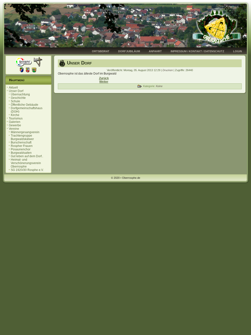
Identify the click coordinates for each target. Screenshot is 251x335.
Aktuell (13, 87)
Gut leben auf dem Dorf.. (27, 156)
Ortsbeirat (100, 51)
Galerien (14, 122)
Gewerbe (15, 125)
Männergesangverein (25, 132)
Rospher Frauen (22, 146)
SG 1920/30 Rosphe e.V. (27, 170)
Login (237, 51)
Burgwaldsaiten (21, 153)
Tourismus (16, 118)
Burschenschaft (21, 142)
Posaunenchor (20, 149)
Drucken (168, 70)
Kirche (15, 115)
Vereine (14, 128)
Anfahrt (155, 51)
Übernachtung (20, 94)
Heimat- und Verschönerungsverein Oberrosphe (26, 163)
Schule (15, 101)
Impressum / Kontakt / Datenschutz (197, 51)
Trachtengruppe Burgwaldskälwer (22, 137)
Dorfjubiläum (129, 51)
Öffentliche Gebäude (24, 104)
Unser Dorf (16, 91)
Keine (159, 86)
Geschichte (18, 98)
